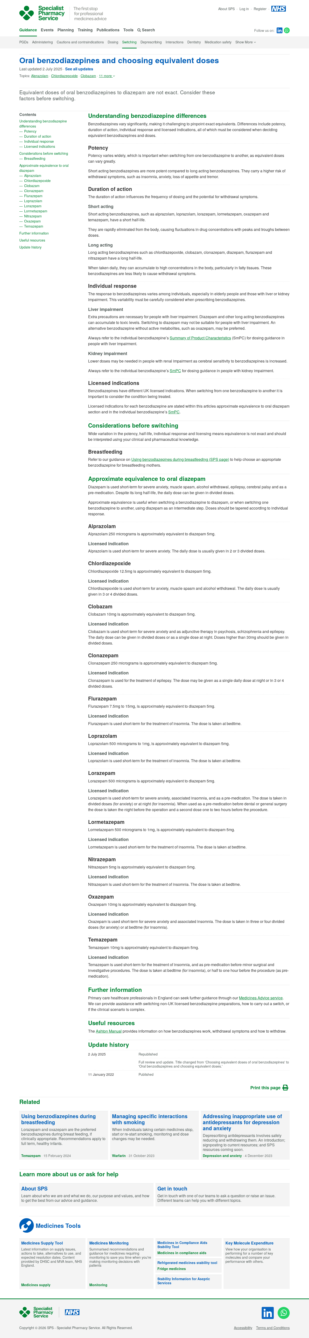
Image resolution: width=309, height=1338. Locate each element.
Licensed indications (53, 146)
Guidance (28, 30)
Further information (49, 233)
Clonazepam (49, 190)
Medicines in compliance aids (181, 1252)
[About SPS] (86, 1195)
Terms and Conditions (273, 1327)
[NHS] (39, 1312)
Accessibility (243, 1327)
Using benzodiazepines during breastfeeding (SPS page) (180, 459)
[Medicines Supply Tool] (52, 1264)
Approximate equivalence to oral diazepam (44, 168)
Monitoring (98, 1284)
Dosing (113, 42)
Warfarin (119, 1155)
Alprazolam (39, 75)
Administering (42, 42)
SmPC (175, 370)
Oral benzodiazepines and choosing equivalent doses (119, 60)
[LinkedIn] (279, 30)
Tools (128, 30)
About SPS (226, 8)
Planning (65, 30)
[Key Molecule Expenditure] (257, 1264)
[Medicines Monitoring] (120, 1264)
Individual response (53, 141)
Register (260, 8)
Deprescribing (151, 42)
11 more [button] (106, 75)
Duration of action (53, 136)
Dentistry (194, 42)
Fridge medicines (171, 1268)
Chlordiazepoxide (64, 75)
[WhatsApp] (287, 30)
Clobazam (88, 75)
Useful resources (47, 240)
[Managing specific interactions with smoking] (154, 1135)
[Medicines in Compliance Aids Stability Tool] (188, 1248)
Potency (46, 131)
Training (85, 30)
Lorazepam (48, 205)
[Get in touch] (222, 1195)
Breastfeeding (50, 158)
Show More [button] (245, 41)
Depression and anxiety (222, 1155)
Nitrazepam (48, 216)
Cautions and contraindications (80, 42)
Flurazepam (49, 195)
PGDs (23, 42)
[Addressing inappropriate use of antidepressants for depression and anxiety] (245, 1135)
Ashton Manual (109, 1031)
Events (47, 30)
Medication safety (218, 42)
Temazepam (49, 226)
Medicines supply (35, 1284)
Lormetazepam (51, 210)
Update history (46, 247)
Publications (108, 30)
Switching (129, 42)
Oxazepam (48, 221)
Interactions (174, 42)
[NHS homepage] (278, 9)
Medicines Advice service (261, 998)
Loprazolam (48, 200)
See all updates (79, 69)
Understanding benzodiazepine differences (43, 123)
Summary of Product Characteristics (200, 338)
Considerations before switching (51, 153)
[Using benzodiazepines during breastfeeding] (63, 1135)
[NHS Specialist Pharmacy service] (42, 13)
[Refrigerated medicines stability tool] (188, 1266)
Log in (244, 8)
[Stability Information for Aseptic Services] (188, 1282)
